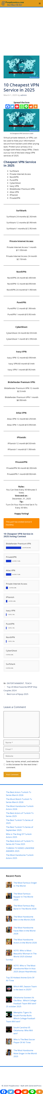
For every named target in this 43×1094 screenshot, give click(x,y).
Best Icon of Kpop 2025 (17, 694)
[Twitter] (12, 106)
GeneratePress (35, 1085)
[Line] (26, 106)
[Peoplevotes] (12, 3)
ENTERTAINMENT (15, 683)
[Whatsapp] (21, 106)
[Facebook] (7, 106)
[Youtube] (17, 106)
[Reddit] (31, 106)
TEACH (28, 683)
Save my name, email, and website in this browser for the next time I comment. (22, 764)
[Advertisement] (21, 28)
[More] (35, 106)
